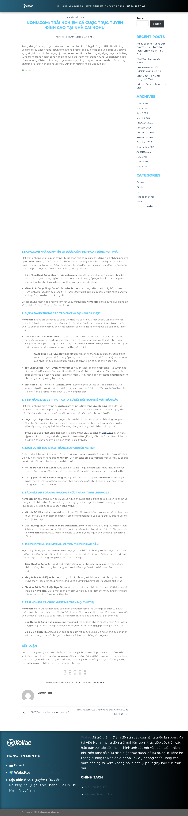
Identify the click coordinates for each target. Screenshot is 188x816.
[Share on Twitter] (70, 672)
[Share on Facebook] (65, 672)
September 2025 (146, 147)
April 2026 (142, 113)
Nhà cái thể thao (135, 6)
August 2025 (144, 152)
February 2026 (145, 123)
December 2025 (145, 132)
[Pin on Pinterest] (80, 672)
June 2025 (142, 161)
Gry (139, 192)
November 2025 (145, 137)
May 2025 (142, 166)
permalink (99, 682)
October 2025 (144, 142)
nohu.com (108, 433)
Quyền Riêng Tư (94, 6)
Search (140, 18)
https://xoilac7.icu (45, 772)
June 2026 (142, 103)
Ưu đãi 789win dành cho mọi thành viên (48, 712)
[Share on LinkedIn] (85, 672)
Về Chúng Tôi (76, 6)
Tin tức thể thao (114, 6)
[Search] (58, 6)
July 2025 (142, 156)
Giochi (140, 187)
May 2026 (142, 108)
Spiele (140, 201)
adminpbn (89, 37)
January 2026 (144, 127)
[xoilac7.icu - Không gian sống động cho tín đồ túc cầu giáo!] (37, 6)
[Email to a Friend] (75, 672)
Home (64, 6)
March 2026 (143, 118)
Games (140, 182)
